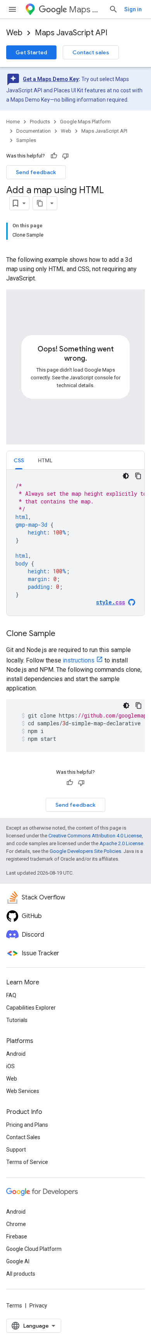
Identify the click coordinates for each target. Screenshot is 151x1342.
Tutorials (16, 1020)
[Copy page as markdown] (40, 203)
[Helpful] (54, 156)
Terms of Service (27, 1162)
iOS (10, 1066)
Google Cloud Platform (34, 1249)
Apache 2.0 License (121, 843)
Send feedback (36, 172)
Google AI (17, 1261)
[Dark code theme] (126, 476)
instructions (78, 660)
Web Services (22, 1091)
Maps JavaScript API (71, 33)
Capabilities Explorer (31, 1008)
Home (13, 122)
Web (14, 33)
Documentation (33, 131)
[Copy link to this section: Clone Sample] (63, 634)
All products (20, 1274)
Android (16, 1054)
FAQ (11, 995)
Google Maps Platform (85, 122)
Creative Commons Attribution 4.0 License (95, 836)
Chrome (16, 1224)
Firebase (16, 1236)
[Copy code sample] (138, 476)
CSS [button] (19, 460)
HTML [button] (45, 460)
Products (40, 122)
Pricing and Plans (27, 1125)
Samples (26, 140)
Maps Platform (86, 9)
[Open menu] (12, 9)
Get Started (31, 52)
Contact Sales (23, 1137)
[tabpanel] (75, 543)
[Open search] (113, 9)
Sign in (133, 9)
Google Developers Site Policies (85, 851)
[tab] (19, 460)
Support (16, 1150)
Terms (14, 1305)
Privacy (38, 1305)
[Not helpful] (65, 156)
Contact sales (90, 52)
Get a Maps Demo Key (51, 79)
